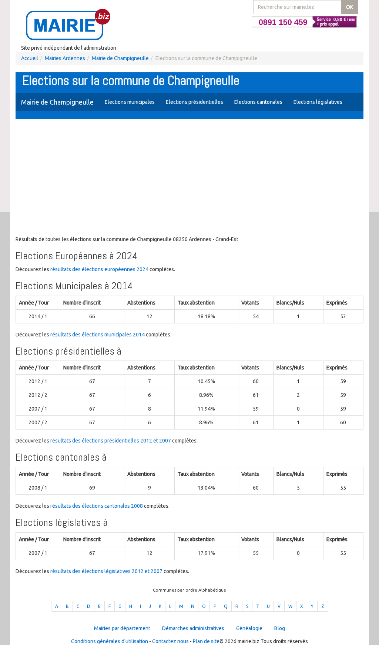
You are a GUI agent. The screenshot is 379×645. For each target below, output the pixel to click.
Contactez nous (170, 641)
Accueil (29, 58)
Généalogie (249, 628)
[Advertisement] (189, 178)
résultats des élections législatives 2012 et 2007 (106, 571)
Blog (279, 628)
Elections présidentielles (194, 102)
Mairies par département (122, 628)
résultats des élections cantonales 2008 (96, 506)
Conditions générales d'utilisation (109, 641)
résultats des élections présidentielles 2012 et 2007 (110, 441)
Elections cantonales (258, 102)
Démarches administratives (193, 628)
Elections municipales (130, 102)
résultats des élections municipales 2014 (97, 335)
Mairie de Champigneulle (120, 58)
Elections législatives (318, 102)
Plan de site (206, 641)
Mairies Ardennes (65, 58)
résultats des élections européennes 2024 (99, 269)
